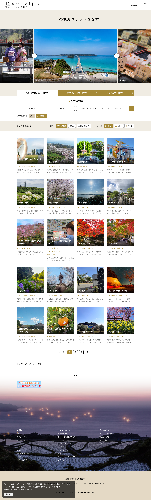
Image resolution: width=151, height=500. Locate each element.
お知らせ (20, 463)
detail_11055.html (30, 197)
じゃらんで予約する (115, 93)
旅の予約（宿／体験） (24, 453)
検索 (130, 108)
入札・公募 (103, 440)
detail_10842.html (30, 156)
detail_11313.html (120, 240)
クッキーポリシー (15, 489)
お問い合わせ (62, 460)
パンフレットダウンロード (66, 456)
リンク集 (61, 440)
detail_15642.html (120, 197)
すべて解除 (40, 116)
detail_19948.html (60, 240)
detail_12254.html (90, 285)
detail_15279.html (60, 285)
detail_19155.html (90, 197)
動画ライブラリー (64, 453)
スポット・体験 (22, 437)
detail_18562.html (90, 325)
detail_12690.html (30, 285)
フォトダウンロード (64, 450)
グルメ (19, 443)
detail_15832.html (120, 325)
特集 (18, 434)
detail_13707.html (90, 156)
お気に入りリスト (22, 460)
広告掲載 (61, 447)
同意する (8, 494)
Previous (34, 55)
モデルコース (21, 440)
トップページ (22, 364)
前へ (58, 352)
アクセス (20, 456)
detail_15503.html (90, 240)
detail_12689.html (60, 156)
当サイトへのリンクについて (67, 443)
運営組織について (64, 434)
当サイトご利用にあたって (66, 437)
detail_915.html (120, 285)
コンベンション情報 (105, 434)
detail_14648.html (30, 325)
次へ (92, 352)
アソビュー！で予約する (77, 93)
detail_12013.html (30, 240)
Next (116, 55)
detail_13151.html (60, 197)
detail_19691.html (120, 156)
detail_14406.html (60, 325)
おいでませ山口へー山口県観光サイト (17, 3)
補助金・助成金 (104, 437)
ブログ (19, 450)
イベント (20, 447)
